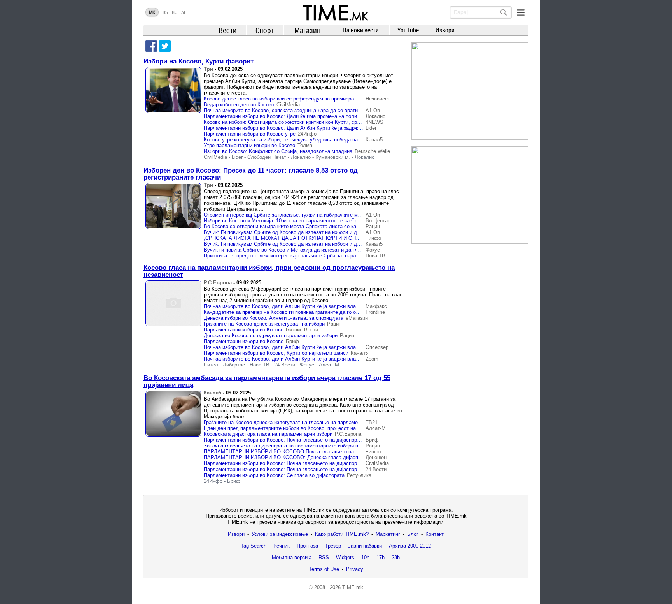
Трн (208, 69)
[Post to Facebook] (151, 46)
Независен (378, 99)
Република (359, 475)
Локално (375, 116)
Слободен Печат (266, 157)
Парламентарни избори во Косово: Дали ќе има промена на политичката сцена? (298, 116)
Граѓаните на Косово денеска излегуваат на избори (264, 324)
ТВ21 (372, 422)
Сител (211, 365)
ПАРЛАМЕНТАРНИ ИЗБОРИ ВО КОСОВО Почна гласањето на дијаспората (294, 451)
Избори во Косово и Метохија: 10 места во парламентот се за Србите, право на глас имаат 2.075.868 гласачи (333, 221)
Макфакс (376, 306)
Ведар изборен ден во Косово (239, 104)
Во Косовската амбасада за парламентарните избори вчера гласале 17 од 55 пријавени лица (267, 381)
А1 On (373, 110)
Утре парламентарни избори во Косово (249, 145)
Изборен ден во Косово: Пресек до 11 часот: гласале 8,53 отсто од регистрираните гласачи (251, 174)
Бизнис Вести (302, 330)
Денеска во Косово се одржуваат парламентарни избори (271, 335)
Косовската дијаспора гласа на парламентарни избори (268, 434)
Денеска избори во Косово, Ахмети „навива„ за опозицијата (273, 318)
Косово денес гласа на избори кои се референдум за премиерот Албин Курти (296, 99)
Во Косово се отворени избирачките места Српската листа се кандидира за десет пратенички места (322, 226)
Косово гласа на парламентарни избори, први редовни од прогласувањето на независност (269, 271)
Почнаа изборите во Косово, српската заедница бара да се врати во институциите (301, 110)
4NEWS (374, 122)
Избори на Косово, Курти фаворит (199, 61)
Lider (371, 128)
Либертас (234, 365)
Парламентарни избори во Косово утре (250, 134)
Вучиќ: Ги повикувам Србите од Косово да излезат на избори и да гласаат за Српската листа (314, 232)
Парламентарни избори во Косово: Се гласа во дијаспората (274, 475)
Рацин (373, 226)
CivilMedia (288, 104)
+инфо (373, 238)
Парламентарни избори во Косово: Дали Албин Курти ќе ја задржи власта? (293, 128)
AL (183, 12)
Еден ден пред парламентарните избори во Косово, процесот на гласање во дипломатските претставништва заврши (342, 428)
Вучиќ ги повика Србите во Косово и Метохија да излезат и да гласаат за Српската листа (310, 250)
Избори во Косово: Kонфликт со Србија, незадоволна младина (278, 151)
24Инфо (307, 134)
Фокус (373, 250)
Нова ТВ (375, 256)
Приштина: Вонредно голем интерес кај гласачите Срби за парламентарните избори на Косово (316, 256)
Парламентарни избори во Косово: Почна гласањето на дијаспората (284, 440)
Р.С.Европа (218, 282)
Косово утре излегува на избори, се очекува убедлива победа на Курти (288, 140)
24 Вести (284, 365)
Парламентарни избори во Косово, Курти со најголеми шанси (276, 353)
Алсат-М (329, 365)
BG (174, 12)
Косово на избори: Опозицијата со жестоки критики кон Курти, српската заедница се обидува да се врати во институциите (348, 122)
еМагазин (357, 318)
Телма (305, 145)
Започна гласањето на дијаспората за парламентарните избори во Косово (291, 446)
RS (165, 12)
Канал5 (374, 140)
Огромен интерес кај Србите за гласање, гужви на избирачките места (286, 215)
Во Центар (378, 221)
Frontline (375, 312)
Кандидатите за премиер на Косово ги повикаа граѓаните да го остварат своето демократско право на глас (330, 312)
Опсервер (377, 347)
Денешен (376, 457)
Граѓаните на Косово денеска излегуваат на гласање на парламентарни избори (297, 422)
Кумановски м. (332, 157)
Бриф (292, 341)
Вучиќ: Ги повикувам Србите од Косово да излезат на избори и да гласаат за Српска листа (312, 244)
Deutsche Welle (372, 151)
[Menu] (521, 12)
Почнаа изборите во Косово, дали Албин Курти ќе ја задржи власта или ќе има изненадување (315, 306)
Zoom (372, 359)
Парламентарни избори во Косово (244, 330)
